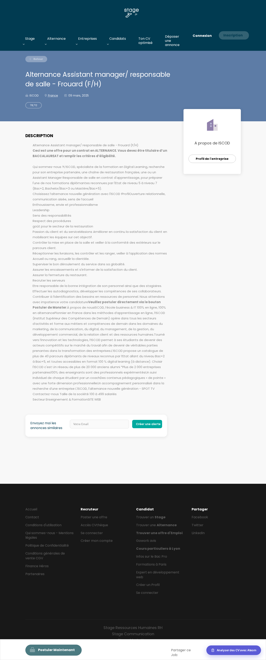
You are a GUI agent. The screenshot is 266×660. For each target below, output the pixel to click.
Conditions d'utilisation (43, 525)
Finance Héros (37, 566)
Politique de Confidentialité (47, 545)
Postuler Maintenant (56, 650)
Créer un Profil (148, 584)
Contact (32, 517)
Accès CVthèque (94, 525)
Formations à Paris (151, 564)
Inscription (233, 35)
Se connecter (92, 533)
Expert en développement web (157, 574)
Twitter (197, 525)
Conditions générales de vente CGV (45, 556)
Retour (38, 59)
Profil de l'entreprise (212, 159)
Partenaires (34, 574)
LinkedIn (198, 533)
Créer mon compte (97, 540)
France (53, 95)
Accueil (31, 509)
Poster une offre (94, 517)
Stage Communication (133, 633)
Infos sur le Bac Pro (151, 556)
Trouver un (150, 517)
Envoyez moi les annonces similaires (46, 425)
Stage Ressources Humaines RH (133, 627)
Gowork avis (146, 540)
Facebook (200, 517)
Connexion (202, 35)
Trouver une (156, 525)
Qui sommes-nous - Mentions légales (49, 535)
